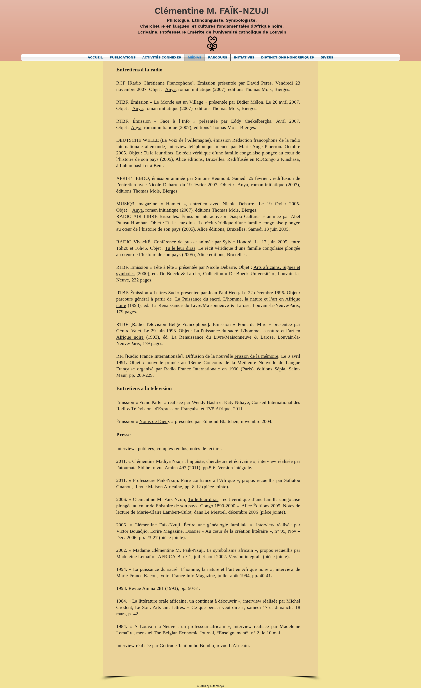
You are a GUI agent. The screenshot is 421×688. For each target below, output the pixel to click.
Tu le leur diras (158, 153)
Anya (170, 89)
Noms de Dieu (153, 421)
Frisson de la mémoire (256, 356)
